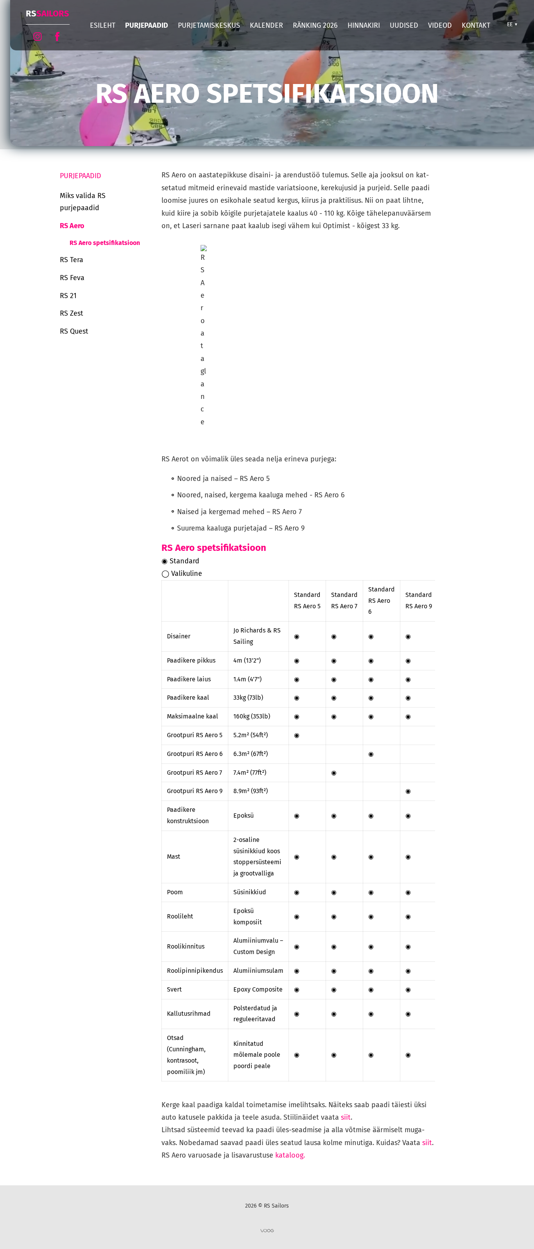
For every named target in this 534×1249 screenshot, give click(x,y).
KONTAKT (476, 25)
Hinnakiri (364, 25)
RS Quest (74, 331)
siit (346, 1117)
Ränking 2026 (315, 25)
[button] (511, 25)
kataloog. (290, 1155)
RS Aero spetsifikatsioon (105, 243)
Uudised (404, 25)
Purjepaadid (146, 25)
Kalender (266, 25)
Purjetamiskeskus (209, 25)
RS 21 (68, 295)
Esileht (102, 25)
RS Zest (71, 313)
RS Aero (72, 226)
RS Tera (71, 260)
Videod (440, 25)
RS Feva (72, 277)
